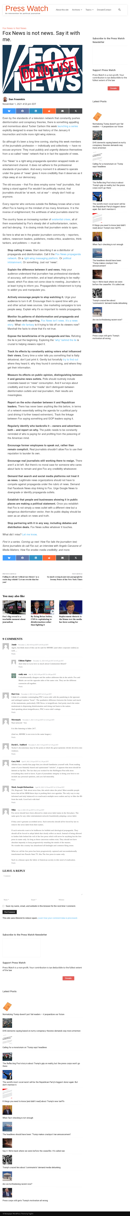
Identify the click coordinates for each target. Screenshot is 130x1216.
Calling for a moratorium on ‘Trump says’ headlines (25, 1047)
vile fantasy (27, 324)
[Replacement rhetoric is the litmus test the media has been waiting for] (70, 607)
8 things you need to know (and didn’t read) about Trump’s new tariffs (33, 1101)
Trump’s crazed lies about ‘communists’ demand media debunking (32, 1167)
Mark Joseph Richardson (22, 787)
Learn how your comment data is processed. (58, 918)
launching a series (68, 126)
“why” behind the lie (65, 340)
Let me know (29, 534)
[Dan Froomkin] (5, 99)
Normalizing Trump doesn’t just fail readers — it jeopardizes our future (33, 1014)
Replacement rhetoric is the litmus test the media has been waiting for (70, 619)
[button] (120, 10)
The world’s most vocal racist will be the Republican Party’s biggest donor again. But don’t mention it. (40, 1083)
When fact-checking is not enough (18, 1118)
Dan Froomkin (17, 99)
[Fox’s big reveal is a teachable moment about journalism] (14, 607)
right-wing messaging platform (41, 258)
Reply (13, 654)
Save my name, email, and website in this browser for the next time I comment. (41, 906)
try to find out (70, 359)
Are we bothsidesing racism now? (17, 1184)
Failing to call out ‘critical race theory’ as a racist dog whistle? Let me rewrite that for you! (21, 579)
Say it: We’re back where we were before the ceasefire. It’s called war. (34, 1151)
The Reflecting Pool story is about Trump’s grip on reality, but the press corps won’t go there (41, 1064)
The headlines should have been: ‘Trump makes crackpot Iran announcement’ (37, 1134)
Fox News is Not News (14, 28)
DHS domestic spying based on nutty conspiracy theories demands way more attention (41, 1031)
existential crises (61, 219)
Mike (13, 810)
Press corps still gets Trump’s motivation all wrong (25, 1200)
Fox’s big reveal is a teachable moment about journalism (14, 619)
